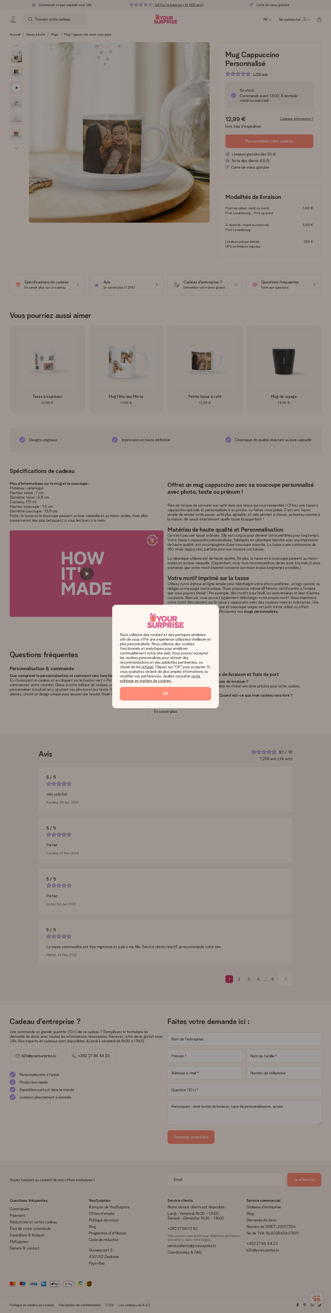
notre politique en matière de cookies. (160, 678)
